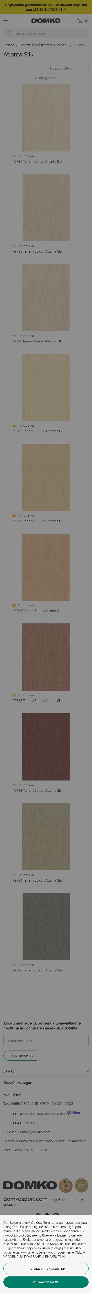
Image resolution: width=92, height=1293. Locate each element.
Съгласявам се (46, 1282)
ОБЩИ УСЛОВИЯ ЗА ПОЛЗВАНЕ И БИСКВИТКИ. (44, 1254)
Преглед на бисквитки (46, 1268)
